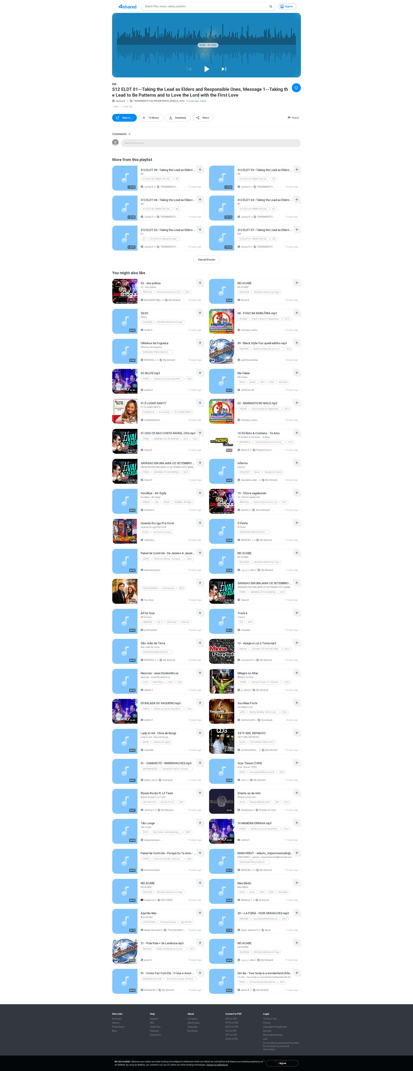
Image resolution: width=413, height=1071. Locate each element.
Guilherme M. (247, 720)
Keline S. (245, 450)
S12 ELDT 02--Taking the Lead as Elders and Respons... (165, 239)
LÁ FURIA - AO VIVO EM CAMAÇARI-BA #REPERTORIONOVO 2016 (267, 649)
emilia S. (148, 330)
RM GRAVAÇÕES (150, 769)
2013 (287, 319)
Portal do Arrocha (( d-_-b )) (168, 292)
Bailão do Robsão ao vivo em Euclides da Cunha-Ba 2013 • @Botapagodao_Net (172, 949)
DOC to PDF (231, 1018)
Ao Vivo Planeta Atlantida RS (262, 982)
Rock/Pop (244, 472)
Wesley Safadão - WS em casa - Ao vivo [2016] (264, 712)
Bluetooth (264, 900)
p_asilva (245, 690)
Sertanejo (245, 442)
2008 (286, 682)
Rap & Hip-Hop (149, 802)
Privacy (267, 1022)
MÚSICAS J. (150, 360)
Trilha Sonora (150, 588)
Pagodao (244, 349)
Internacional (168, 588)
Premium (117, 1018)
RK (177, 179)
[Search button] (271, 6)
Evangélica (148, 412)
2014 (181, 588)
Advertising (193, 1022)
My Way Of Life (167, 802)
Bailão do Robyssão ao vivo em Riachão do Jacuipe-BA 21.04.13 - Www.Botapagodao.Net (268, 349)
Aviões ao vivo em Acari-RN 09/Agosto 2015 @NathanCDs (169, 379)
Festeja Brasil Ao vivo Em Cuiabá (270, 442)
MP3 (116, 107)
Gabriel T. (149, 690)
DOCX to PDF (231, 1027)
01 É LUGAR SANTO (182, 412)
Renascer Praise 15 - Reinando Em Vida (267, 682)
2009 (189, 559)
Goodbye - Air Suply (183, 502)
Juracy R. (121, 101)
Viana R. (148, 450)
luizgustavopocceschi (153, 840)
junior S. (148, 960)
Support (154, 1018)
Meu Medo (283, 892)
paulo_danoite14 (249, 930)
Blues (146, 532)
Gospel (243, 682)
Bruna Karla (164, 412)
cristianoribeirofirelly (250, 750)
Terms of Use (270, 1018)
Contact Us (155, 1035)
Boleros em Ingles (162, 742)
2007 (250, 622)
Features (154, 1031)
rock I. (244, 780)
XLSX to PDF (231, 1039)
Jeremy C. (149, 810)
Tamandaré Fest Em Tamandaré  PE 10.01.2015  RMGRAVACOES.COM (177, 769)
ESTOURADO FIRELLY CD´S (262, 742)
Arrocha (147, 292)
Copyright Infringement (275, 1027)
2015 (185, 439)
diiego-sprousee (152, 930)
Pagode (243, 649)
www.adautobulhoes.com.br (158, 352)
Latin (242, 712)
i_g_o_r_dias (247, 570)
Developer (193, 1031)
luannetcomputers (153, 570)
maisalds (245, 630)
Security (267, 1031)
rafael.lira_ (149, 540)
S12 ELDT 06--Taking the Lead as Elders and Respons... (158, 209)
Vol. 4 (159, 622)
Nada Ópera (158, 682)
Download (167, 780)
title (157, 502)
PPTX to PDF (231, 1022)
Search (115, 1022)
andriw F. (148, 390)
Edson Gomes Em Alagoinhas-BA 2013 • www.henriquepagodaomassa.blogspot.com (267, 319)
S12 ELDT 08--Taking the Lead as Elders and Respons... (158, 179)
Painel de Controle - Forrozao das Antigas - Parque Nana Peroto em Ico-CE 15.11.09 (169, 559)
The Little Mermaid (176, 930)
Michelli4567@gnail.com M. (153, 300)
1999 (281, 772)
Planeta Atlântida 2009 (260, 802)
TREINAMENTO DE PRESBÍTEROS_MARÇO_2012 (159, 101)
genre (146, 742)
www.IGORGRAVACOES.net (265, 919)
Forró (146, 559)
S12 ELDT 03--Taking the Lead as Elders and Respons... (255, 179)
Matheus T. (246, 900)
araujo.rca (149, 900)
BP (273, 209)
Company (192, 1018)
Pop (241, 622)
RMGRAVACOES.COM (152, 979)
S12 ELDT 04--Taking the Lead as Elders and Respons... (255, 209)
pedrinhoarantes (249, 360)
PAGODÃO (244, 919)
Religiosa (244, 292)
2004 (262, 892)
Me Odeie (283, 382)
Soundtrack (149, 922)
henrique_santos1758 (250, 330)
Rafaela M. (149, 990)
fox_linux (149, 600)
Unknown (147, 622)
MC (177, 209)
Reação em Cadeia (273, 472)
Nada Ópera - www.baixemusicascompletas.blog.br (168, 832)
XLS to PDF (231, 1031)
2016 (187, 292)
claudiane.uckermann (250, 480)
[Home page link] (127, 6)
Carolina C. (149, 510)
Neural (252, 382)
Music (268, 930)
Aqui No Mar (186, 922)
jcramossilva (150, 630)
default (146, 502)
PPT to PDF (231, 1035)
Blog (114, 1031)
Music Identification (273, 1035)
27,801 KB (127, 107)
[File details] (124, 178)
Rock (242, 382)
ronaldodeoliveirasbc (153, 420)
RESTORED (167, 900)
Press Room (118, 1027)
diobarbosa (246, 810)
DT (144, 239)
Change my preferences (217, 1065)
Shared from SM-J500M (265, 450)
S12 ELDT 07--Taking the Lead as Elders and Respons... (255, 239)
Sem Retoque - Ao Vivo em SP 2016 (264, 510)
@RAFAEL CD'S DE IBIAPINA (166, 439)
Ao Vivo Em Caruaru (162, 532)
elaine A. (245, 990)
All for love (171, 622)
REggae (243, 319)
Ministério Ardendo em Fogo (266, 292)
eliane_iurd (150, 780)
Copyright (192, 1027)
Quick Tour (155, 1027)
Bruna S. (245, 300)
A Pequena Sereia (168, 922)
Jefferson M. (247, 390)
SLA (265, 1039)
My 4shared (175, 300)
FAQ (152, 1022)
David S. (245, 510)
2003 (262, 382)
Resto (252, 892)
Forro (146, 379)
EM (273, 239)
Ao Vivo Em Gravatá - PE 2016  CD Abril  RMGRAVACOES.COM (182, 979)
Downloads (266, 720)
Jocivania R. (247, 660)
